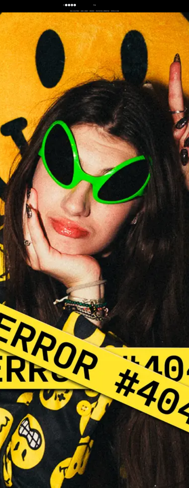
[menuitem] (75, 11)
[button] (64, 5)
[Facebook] (66, 5)
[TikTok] (75, 5)
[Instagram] (69, 5)
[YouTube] (72, 5)
